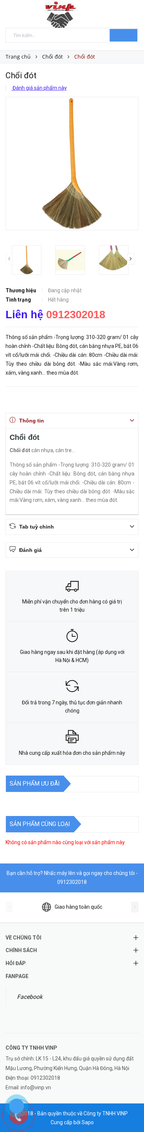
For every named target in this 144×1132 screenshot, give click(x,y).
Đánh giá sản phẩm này (39, 88)
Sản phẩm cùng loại (40, 823)
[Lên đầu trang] (129, 1109)
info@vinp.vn (36, 1087)
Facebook (29, 996)
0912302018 (75, 314)
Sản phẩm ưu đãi (35, 783)
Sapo (88, 1122)
